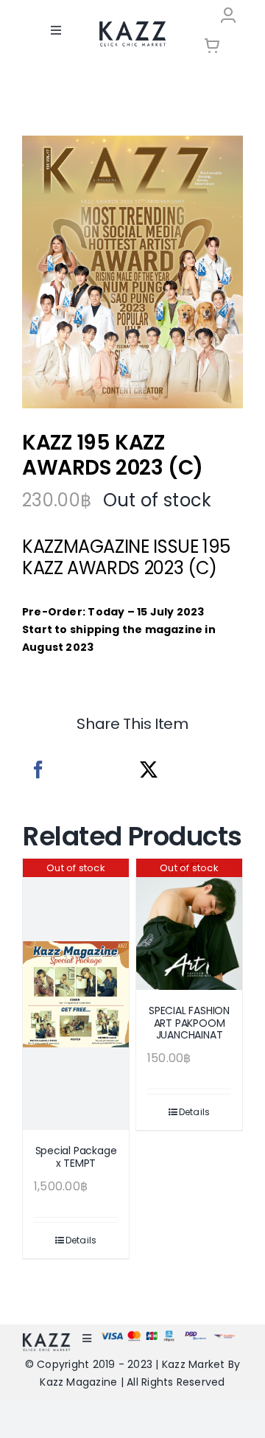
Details (81, 1240)
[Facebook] (38, 770)
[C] (132, 272)
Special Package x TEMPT (76, 1156)
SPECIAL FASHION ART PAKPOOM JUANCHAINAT (189, 1023)
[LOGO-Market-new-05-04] (132, 26)
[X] (148, 770)
